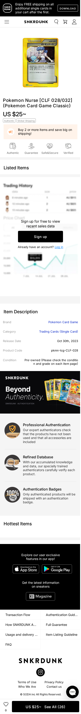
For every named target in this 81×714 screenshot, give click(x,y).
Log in (59, 247)
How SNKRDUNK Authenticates (22, 625)
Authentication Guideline (63, 615)
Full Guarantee (56, 625)
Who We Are (27, 686)
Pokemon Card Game (63, 322)
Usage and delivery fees (22, 634)
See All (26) (45, 707)
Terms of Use (27, 682)
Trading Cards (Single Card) (58, 331)
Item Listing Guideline (61, 634)
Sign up (40, 237)
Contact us (54, 686)
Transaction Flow (17, 615)
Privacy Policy (54, 682)
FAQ (8, 644)
